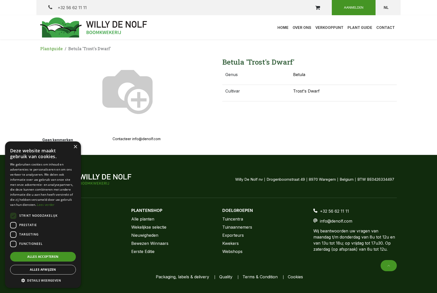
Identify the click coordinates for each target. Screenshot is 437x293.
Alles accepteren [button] (42, 256)
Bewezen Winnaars (149, 243)
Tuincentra (232, 219)
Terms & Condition (260, 276)
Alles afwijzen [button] (43, 269)
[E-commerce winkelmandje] (318, 8)
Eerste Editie (143, 251)
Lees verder (45, 205)
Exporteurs (233, 235)
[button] (389, 265)
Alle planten (142, 219)
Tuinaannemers (237, 227)
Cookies (295, 276)
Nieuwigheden (144, 235)
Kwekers (230, 243)
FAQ (44, 243)
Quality (225, 276)
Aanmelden (353, 7)
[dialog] (43, 214)
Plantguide (51, 48)
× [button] (75, 147)
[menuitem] (283, 27)
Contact (47, 227)
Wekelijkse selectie (148, 227)
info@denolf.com (336, 221)
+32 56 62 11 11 (71, 7)
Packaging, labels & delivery (182, 276)
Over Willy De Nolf (58, 219)
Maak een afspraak (58, 235)
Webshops (232, 251)
